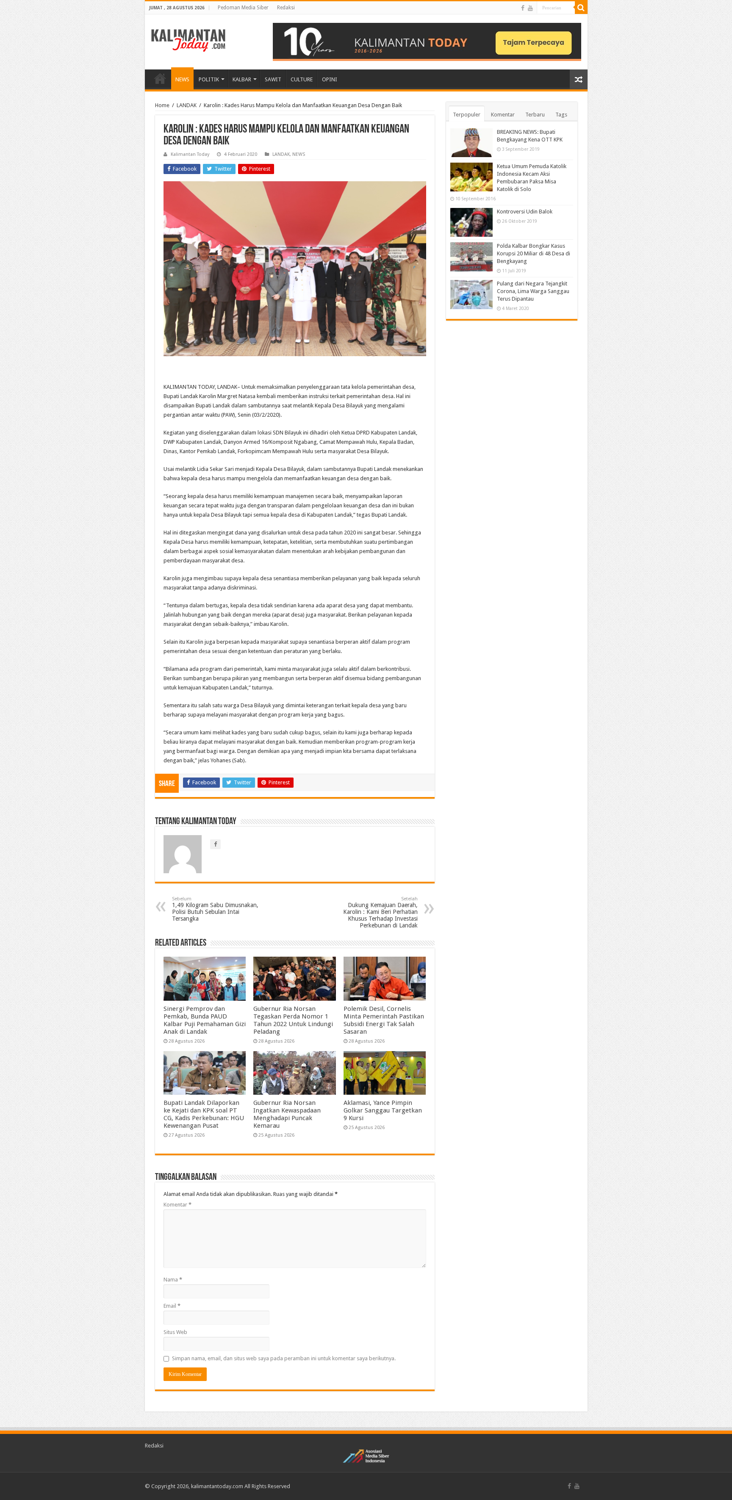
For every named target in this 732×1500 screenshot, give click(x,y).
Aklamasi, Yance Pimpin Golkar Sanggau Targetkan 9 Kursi (383, 1110)
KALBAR (242, 79)
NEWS (182, 79)
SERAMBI (160, 78)
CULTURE (302, 79)
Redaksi (286, 8)
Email (172, 1306)
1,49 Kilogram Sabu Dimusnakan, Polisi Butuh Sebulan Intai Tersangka (215, 909)
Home (162, 105)
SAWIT (273, 79)
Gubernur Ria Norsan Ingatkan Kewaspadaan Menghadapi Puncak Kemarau (287, 1114)
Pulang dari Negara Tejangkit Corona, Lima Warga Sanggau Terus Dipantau (533, 291)
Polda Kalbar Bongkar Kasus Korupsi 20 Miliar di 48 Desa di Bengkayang (533, 253)
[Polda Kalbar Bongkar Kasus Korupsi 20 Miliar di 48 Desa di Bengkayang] (471, 256)
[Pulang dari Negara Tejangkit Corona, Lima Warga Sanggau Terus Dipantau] (471, 294)
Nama (173, 1279)
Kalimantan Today (190, 154)
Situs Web (175, 1332)
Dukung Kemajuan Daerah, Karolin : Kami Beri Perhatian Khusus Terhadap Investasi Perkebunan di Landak (380, 912)
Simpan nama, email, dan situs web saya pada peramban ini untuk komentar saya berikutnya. (284, 1358)
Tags (561, 114)
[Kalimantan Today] (188, 40)
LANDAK (187, 105)
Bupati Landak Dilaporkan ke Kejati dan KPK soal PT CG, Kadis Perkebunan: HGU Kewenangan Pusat (204, 1114)
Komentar (177, 1204)
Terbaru (535, 114)
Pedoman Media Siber (243, 8)
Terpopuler (466, 114)
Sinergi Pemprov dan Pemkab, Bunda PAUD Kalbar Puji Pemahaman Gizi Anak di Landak (205, 1020)
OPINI (329, 79)
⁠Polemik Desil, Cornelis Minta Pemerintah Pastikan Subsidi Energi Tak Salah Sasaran (384, 1020)
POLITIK (209, 79)
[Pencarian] (581, 7)
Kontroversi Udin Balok (524, 211)
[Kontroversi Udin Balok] (471, 222)
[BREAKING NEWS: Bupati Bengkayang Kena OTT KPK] (471, 142)
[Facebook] (522, 8)
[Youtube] (530, 8)
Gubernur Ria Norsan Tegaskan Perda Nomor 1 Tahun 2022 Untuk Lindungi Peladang (293, 1020)
